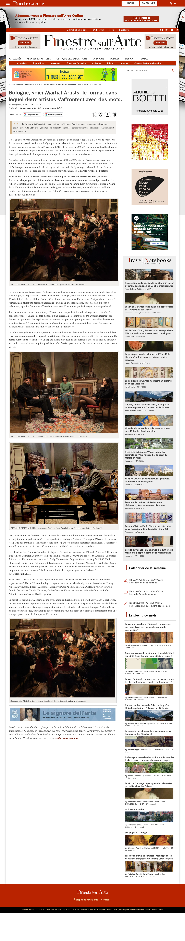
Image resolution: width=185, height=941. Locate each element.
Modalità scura (157, 909)
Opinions (98, 58)
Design (129, 58)
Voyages (115, 58)
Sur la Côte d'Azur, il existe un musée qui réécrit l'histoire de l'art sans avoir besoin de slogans (149, 332)
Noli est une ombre (134, 809)
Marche (124, 63)
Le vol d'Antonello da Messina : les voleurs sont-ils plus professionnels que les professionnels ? (149, 681)
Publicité (124, 30)
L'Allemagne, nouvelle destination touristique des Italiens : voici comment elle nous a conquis (149, 759)
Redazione (16, 104)
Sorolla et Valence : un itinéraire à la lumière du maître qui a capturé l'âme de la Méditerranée (149, 551)
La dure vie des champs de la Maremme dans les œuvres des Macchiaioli (148, 733)
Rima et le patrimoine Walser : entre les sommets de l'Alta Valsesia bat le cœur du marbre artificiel (146, 455)
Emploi (145, 58)
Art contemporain (28, 108)
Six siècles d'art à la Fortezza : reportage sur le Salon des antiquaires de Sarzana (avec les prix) (149, 857)
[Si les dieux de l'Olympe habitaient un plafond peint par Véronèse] (149, 373)
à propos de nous (77, 30)
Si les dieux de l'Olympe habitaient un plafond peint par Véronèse (148, 382)
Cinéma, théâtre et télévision (147, 63)
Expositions (38, 63)
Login (130, 3)
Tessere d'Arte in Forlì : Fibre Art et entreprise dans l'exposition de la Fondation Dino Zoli (148, 527)
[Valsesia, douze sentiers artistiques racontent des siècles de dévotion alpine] (149, 420)
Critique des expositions (72, 58)
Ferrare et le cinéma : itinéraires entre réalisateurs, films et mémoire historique (145, 504)
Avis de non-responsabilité (50, 108)
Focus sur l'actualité (76, 63)
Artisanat (96, 63)
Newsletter (98, 30)
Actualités (15, 58)
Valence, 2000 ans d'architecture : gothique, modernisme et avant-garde (147, 480)
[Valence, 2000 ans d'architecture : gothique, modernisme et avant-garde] (149, 471)
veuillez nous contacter (66, 738)
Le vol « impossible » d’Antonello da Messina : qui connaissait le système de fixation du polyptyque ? (148, 627)
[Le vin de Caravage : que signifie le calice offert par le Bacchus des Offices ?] (149, 299)
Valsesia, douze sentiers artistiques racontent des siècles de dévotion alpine (147, 430)
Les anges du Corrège (136, 832)
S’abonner (148, 3)
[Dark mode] (114, 115)
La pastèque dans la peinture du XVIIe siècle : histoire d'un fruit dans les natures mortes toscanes (148, 357)
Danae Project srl (100, 909)
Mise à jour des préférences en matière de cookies (131, 909)
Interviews (55, 63)
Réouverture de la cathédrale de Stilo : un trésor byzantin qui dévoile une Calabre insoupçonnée (149, 284)
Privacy (109, 909)
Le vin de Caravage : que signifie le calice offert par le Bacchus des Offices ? (149, 308)
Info (111, 30)
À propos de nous (83, 899)
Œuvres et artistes (39, 58)
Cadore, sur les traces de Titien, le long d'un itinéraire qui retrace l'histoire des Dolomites (147, 406)
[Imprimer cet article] (100, 115)
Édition (110, 63)
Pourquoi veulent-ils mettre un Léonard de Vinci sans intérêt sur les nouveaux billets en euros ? (149, 655)
